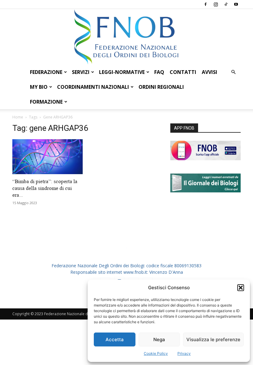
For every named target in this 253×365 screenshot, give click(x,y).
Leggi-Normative (122, 72)
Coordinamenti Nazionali (93, 87)
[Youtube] (236, 4)
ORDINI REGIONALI (161, 87)
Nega (159, 339)
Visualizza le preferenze (213, 339)
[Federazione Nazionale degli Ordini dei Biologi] (126, 37)
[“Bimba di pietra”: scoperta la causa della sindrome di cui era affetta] (47, 156)
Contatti (183, 72)
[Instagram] (215, 4)
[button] (241, 288)
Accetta (115, 339)
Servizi (80, 72)
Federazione (46, 72)
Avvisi (209, 72)
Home (17, 117)
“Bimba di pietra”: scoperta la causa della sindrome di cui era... (44, 188)
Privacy (184, 353)
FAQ (159, 72)
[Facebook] (205, 4)
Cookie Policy (156, 353)
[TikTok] (225, 4)
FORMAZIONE (46, 101)
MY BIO (39, 87)
